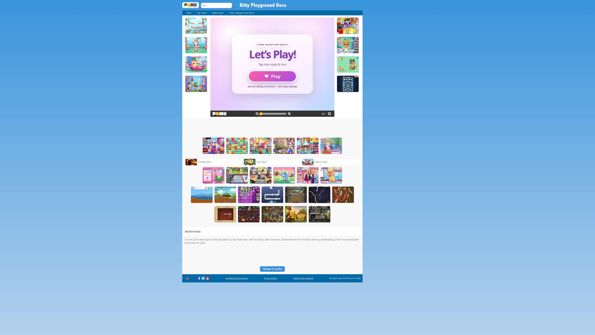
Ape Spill (262, 161)
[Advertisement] (272, 127)
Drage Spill (204, 161)
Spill (189, 12)
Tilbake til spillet (272, 269)
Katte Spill (217, 12)
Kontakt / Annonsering (236, 278)
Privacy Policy (270, 278)
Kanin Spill (321, 161)
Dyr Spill (201, 12)
